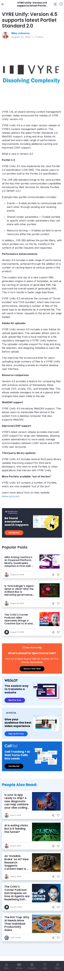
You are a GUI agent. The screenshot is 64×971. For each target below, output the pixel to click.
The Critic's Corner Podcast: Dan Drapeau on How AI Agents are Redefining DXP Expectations (17, 895)
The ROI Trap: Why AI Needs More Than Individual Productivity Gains (16, 923)
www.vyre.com (10, 496)
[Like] (61, 4)
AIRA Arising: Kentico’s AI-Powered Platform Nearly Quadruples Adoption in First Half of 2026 (19, 563)
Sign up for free (16, 734)
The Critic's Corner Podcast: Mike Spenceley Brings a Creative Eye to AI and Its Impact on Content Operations (18, 622)
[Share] (55, 4)
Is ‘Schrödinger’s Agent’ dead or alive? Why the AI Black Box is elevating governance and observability (19, 592)
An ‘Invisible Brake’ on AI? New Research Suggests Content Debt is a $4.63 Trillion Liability (16, 865)
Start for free (14, 700)
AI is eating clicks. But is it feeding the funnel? (16, 829)
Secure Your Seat (32, 668)
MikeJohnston (20, 33)
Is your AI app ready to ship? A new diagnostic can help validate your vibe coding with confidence (16, 803)
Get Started (13, 532)
